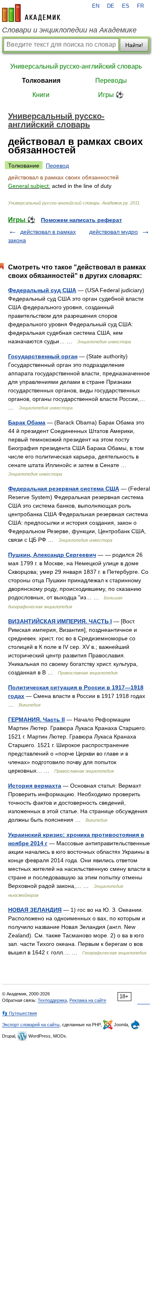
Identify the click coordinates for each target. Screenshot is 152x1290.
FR (140, 6)
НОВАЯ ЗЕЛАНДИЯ (35, 910)
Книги (40, 94)
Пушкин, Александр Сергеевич (52, 554)
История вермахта (34, 785)
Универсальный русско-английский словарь (76, 66)
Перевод (57, 165)
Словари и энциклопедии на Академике (69, 30)
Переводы (111, 80)
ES (125, 6)
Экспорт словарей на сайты (31, 1024)
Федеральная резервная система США (63, 488)
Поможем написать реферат (81, 220)
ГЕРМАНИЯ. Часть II (36, 719)
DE (110, 6)
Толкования (41, 80)
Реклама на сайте (87, 1000)
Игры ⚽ (111, 94)
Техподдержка (52, 1000)
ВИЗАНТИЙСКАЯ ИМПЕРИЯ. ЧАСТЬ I (60, 621)
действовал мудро (113, 231)
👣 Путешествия (19, 1013)
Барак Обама (26, 422)
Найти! (134, 45)
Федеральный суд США (42, 290)
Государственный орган (42, 356)
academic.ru (31, 13)
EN (95, 6)
